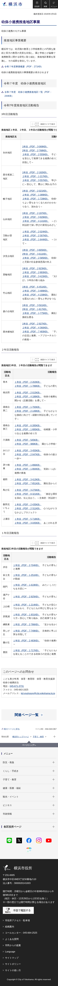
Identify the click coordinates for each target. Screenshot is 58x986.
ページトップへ (29, 745)
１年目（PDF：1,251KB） (26, 575)
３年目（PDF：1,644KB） (35, 239)
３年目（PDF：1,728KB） (35, 199)
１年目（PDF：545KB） (27, 440)
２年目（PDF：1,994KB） (27, 469)
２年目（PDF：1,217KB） (35, 176)
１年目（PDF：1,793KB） (27, 407)
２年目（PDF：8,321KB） (27, 494)
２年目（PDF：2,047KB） (27, 454)
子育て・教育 (38, 737)
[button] (37, 4)
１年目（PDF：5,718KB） (27, 519)
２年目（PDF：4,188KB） (27, 396)
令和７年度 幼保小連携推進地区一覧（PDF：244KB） (28, 94)
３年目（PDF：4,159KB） (35, 295)
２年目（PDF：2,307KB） (35, 235)
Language (10, 951)
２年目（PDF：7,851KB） (27, 483)
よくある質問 (12, 939)
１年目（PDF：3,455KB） (27, 450)
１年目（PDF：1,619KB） (26, 585)
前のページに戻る (12, 729)
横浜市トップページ (20, 737)
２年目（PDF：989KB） (27, 444)
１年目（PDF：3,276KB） (27, 490)
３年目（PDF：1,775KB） (35, 313)
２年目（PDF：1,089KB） (35, 195)
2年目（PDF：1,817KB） (35, 309)
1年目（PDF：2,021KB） (35, 191)
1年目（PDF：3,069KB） (35, 146)
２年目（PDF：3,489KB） (35, 291)
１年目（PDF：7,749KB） (26, 631)
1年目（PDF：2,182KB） (35, 172)
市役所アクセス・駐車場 (17, 920)
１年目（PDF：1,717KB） (26, 650)
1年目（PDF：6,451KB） (35, 287)
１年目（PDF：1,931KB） (26, 614)
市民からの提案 (13, 945)
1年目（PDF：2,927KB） (35, 324)
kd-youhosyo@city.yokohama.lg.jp (38, 693)
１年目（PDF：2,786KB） (26, 624)
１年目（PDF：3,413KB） (27, 479)
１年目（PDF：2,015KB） (27, 392)
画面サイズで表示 (47, 124)
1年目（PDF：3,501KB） (35, 305)
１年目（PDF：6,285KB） (27, 425)
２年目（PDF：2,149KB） (27, 411)
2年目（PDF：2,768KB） (35, 150)
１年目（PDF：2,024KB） (35, 231)
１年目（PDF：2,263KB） (27, 382)
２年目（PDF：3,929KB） (35, 217)
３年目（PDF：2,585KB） (35, 258)
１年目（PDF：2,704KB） (26, 565)
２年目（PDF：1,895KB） (27, 429)
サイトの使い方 (13, 970)
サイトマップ (12, 958)
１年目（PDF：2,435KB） (27, 504)
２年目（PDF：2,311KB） (27, 508)
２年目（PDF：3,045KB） (27, 523)
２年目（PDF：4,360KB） (35, 327)
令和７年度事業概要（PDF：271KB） (24, 66)
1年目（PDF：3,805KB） (35, 250)
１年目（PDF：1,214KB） (26, 605)
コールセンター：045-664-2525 (21, 933)
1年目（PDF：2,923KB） (35, 268)
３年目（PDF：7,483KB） (35, 331)
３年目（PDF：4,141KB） (35, 221)
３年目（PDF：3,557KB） (35, 180)
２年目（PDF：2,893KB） (35, 272)
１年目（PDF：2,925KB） (26, 596)
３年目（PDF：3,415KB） (35, 276)
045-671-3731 (17, 686)
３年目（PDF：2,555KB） (35, 154)
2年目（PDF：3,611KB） (35, 254)
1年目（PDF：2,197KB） (35, 213)
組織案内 (9, 926)
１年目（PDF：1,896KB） (27, 465)
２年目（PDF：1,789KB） (27, 386)
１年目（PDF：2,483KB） (26, 640)
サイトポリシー (13, 964)
